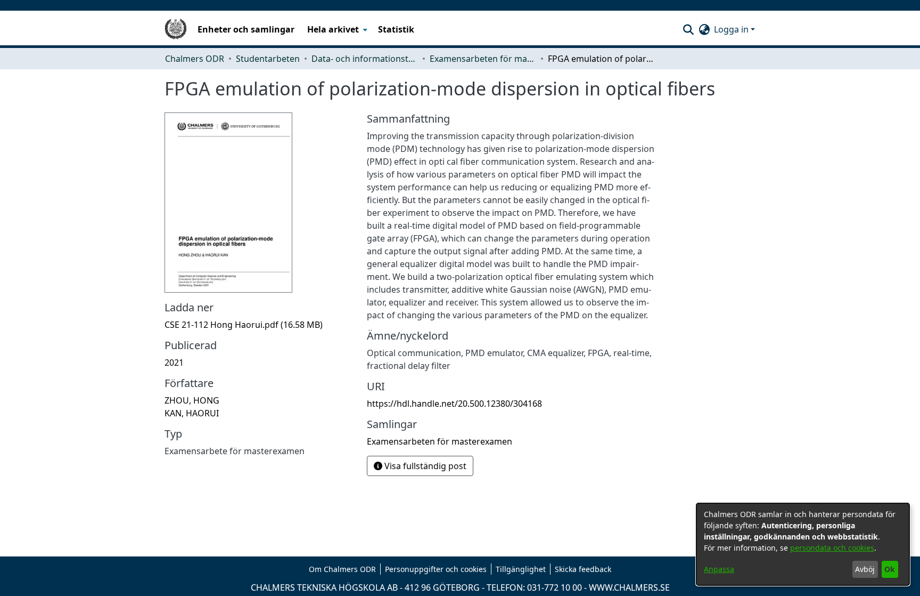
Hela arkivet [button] (333, 29)
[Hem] (176, 29)
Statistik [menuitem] (396, 29)
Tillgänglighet (521, 569)
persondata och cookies (832, 548)
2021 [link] (174, 362)
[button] (688, 29)
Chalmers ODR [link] (194, 59)
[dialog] (802, 544)
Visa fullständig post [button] (424, 466)
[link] (244, 325)
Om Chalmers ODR (342, 569)
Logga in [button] (732, 29)
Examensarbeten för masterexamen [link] (483, 59)
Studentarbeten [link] (268, 59)
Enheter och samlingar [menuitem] (246, 29)
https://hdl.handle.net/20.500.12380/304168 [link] (454, 403)
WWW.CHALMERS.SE (629, 587)
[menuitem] (336, 29)
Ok (889, 569)
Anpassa (719, 569)
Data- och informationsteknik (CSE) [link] (364, 59)
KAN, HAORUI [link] (192, 413)
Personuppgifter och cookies (436, 569)
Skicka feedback (583, 569)
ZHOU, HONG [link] (192, 400)
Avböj (865, 569)
